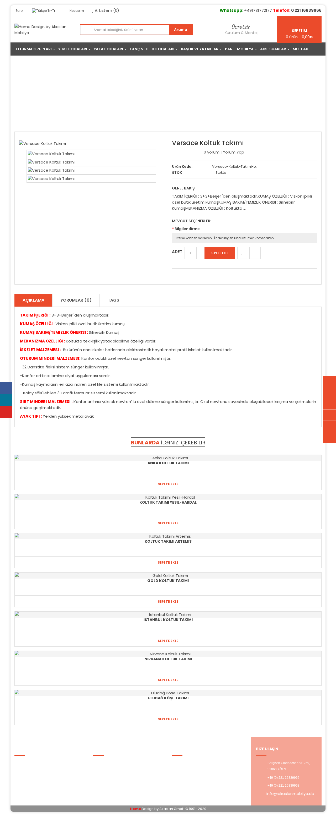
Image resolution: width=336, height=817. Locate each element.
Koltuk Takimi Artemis (168, 541)
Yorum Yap (233, 152)
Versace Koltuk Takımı (172, 95)
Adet (177, 251)
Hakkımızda (29, 763)
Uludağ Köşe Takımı (168, 698)
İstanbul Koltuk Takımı (168, 619)
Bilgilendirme (187, 228)
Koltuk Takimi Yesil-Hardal (168, 502)
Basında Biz (29, 783)
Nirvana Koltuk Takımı (168, 659)
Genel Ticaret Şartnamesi (43, 776)
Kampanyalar (110, 769)
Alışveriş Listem (190, 769)
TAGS (113, 300)
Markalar (105, 763)
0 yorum (211, 152)
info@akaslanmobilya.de (290, 793)
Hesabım (184, 763)
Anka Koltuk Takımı (168, 463)
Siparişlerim (108, 783)
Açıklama (33, 300)
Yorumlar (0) (76, 300)
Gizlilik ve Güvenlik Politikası (44, 769)
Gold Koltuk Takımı (168, 580)
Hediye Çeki (108, 776)
